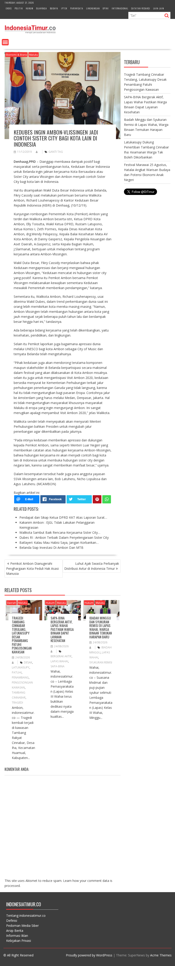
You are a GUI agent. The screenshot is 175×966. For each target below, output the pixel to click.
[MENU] (5, 42)
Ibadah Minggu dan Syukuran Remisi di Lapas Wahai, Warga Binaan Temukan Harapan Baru (100, 627)
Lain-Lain (158, 8)
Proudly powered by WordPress (89, 955)
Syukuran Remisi (100, 662)
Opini (106, 8)
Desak (28, 662)
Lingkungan (93, 8)
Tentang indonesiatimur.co (26, 915)
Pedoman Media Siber (22, 925)
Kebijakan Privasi (18, 940)
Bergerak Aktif (61, 656)
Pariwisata (76, 8)
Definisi (11, 920)
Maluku (33, 54)
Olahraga (41, 8)
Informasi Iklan (17, 935)
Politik (19, 8)
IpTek (64, 8)
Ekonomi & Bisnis (16, 54)
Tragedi (17, 702)
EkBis (9, 8)
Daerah (11, 602)
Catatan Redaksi (140, 8)
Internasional (120, 8)
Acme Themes (161, 955)
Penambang (20, 677)
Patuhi (17, 672)
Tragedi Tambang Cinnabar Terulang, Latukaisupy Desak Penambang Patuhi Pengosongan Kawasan (22, 634)
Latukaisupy (20, 667)
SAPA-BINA (57, 666)
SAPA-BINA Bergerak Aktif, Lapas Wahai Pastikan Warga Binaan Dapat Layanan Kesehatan (62, 629)
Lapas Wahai (59, 661)
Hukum (29, 8)
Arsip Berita (14, 930)
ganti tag (56, 152)
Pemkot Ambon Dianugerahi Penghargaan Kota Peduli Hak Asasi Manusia (32, 568)
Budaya (54, 8)
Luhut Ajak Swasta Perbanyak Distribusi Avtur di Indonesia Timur (91, 566)
